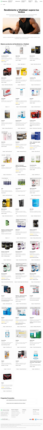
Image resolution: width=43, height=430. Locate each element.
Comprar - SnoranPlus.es (6, 347)
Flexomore (17, 142)
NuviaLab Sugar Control (20, 273)
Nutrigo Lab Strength (5, 251)
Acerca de (23, 411)
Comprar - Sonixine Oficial (21, 347)
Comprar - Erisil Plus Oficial (35, 106)
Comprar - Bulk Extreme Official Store (7, 84)
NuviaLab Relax (4, 273)
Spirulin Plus (32, 340)
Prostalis (31, 295)
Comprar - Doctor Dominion (35, 84)
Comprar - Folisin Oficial (35, 151)
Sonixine (17, 340)
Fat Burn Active (33, 120)
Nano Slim (32, 209)
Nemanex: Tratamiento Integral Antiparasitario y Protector (7, 230)
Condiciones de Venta (36, 414)
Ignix (2, 188)
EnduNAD (17, 98)
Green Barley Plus (33, 165)
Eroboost (3, 120)
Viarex (2, 382)
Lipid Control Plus (33, 188)
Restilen (2, 317)
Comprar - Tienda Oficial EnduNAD (21, 106)
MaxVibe (17, 209)
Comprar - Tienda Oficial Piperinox (21, 303)
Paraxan (2, 295)
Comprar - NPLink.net (7, 64)
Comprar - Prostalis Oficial (35, 303)
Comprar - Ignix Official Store (7, 195)
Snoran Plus (3, 340)
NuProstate (18, 229)
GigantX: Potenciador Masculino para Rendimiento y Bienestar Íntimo (21, 166)
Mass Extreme (4, 209)
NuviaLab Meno (33, 251)
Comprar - (6, 106)
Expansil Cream (18, 120)
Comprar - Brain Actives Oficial (35, 64)
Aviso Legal (34, 411)
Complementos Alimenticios (15, 411)
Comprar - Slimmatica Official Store (35, 326)
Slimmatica (32, 317)
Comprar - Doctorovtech (6, 174)
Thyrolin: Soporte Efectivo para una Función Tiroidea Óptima (35, 362)
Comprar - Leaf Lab (21, 195)
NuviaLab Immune (19, 251)
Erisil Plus (31, 98)
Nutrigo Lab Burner (33, 229)
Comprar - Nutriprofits (21, 84)
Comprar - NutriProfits (21, 174)
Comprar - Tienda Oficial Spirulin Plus (35, 347)
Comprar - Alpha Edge (21, 64)
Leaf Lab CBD (18, 188)
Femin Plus (3, 142)
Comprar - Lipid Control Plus (35, 195)
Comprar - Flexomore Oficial (21, 151)
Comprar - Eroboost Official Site (6, 128)
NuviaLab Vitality (33, 273)
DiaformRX (3, 98)
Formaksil (3, 165)
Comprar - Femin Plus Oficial (7, 151)
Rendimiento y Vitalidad (14, 415)
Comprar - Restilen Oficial (7, 326)
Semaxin (17, 317)
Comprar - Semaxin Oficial (21, 326)
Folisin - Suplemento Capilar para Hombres (35, 143)
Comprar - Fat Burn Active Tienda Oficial (35, 128)
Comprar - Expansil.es (21, 128)
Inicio (1, 4)
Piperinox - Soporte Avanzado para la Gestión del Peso (21, 296)
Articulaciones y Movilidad (15, 414)
